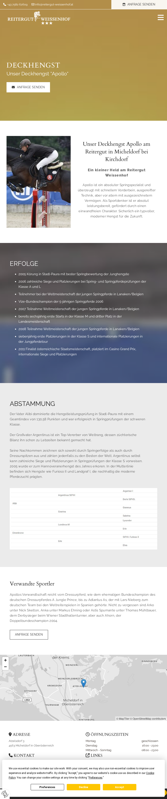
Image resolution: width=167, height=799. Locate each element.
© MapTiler (122, 718)
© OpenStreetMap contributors (148, 718)
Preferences (47, 787)
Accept (119, 787)
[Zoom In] (5, 660)
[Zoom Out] (5, 666)
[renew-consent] (5, 794)
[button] (139, 4)
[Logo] (39, 18)
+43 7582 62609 (17, 4)
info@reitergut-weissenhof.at (54, 4)
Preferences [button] (95, 777)
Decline (83, 787)
